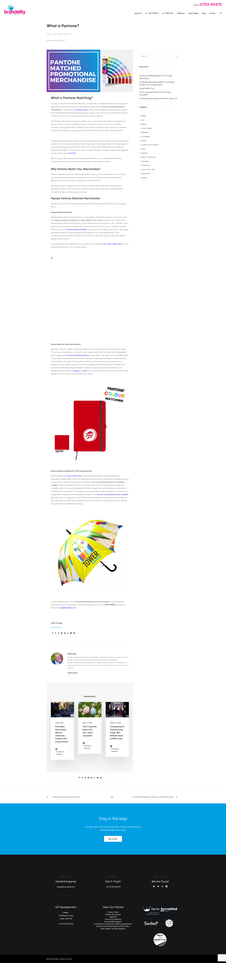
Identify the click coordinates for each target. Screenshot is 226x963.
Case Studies (193, 13)
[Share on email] (74, 633)
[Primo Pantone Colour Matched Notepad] (90, 423)
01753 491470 (211, 4)
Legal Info (113, 917)
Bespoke (143, 124)
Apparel (143, 116)
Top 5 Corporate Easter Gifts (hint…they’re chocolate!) (155, 93)
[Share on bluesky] (70, 633)
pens (85, 371)
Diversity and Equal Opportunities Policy (113, 926)
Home (49, 34)
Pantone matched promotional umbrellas (112, 494)
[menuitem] (138, 13)
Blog (203, 13)
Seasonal (144, 153)
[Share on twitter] (55, 633)
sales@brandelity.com (67, 608)
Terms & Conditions (113, 919)
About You (169, 13)
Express (143, 141)
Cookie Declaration (113, 914)
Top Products (153, 13)
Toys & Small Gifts (148, 169)
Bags (143, 120)
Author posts (72, 673)
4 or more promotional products (77, 355)
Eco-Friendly (145, 136)
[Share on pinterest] (61, 633)
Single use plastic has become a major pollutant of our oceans (79, 220)
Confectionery (146, 128)
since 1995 (72, 153)
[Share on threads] (58, 633)
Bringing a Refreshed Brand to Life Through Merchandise (155, 77)
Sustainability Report (113, 921)
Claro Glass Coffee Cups (111, 244)
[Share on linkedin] (64, 633)
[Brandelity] (14, 10)
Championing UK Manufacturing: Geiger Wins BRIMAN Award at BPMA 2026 (117, 732)
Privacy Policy (113, 912)
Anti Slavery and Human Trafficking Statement (113, 924)
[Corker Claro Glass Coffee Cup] (90, 296)
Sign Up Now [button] (113, 839)
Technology (145, 165)
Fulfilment (180, 13)
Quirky (143, 149)
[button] (221, 13)
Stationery (145, 161)
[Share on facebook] (52, 633)
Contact (212, 13)
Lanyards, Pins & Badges (149, 145)
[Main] (113, 797)
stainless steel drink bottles (77, 229)
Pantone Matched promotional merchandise (92, 602)
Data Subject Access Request (113, 928)
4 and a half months (74, 476)
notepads (76, 371)
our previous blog (81, 110)
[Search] (159, 56)
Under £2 (144, 178)
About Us (138, 13)
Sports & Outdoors (148, 157)
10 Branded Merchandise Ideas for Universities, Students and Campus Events (157, 83)
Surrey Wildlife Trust (146, 88)
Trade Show (145, 174)
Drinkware (144, 132)
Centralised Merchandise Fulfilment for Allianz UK (158, 98)
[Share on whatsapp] (67, 633)
